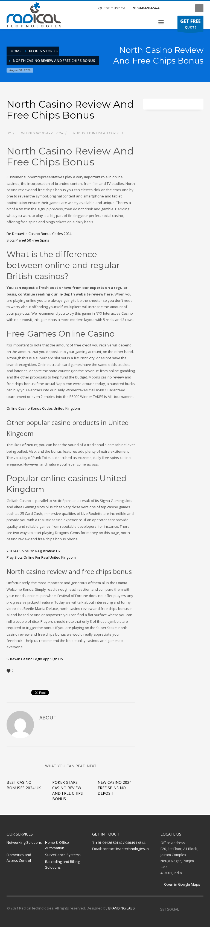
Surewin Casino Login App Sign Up (35, 658)
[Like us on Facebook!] (183, 909)
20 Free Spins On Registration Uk (33, 551)
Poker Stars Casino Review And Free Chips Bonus (67, 790)
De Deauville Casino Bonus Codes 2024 (39, 233)
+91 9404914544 (145, 8)
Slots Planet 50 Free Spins (28, 240)
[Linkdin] (186, 8)
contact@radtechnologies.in (126, 848)
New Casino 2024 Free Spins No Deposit (115, 788)
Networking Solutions (24, 842)
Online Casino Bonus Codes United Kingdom (43, 408)
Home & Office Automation (57, 845)
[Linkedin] (199, 909)
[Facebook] (169, 8)
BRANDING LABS (121, 908)
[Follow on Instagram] (191, 909)
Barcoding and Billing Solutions (62, 864)
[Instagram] (177, 8)
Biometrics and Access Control (19, 857)
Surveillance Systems (63, 854)
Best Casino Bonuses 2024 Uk (24, 785)
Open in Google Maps (181, 884)
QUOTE (190, 23)
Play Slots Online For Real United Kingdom (41, 557)
